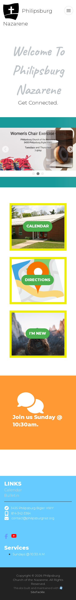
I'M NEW (37, 333)
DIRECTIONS (37, 280)
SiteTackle (38, 592)
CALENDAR (37, 226)
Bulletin (11, 495)
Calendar (13, 490)
